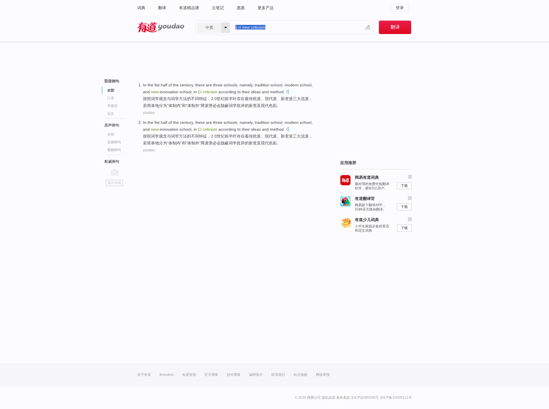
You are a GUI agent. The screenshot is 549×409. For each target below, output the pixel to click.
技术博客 (233, 375)
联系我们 (278, 375)
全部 (110, 134)
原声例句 (111, 125)
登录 (400, 7)
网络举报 (323, 375)
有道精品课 (189, 7)
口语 (110, 98)
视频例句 (114, 150)
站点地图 (300, 375)
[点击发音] (287, 92)
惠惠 (241, 7)
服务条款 (343, 398)
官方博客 (211, 375)
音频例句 (114, 142)
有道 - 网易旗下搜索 (160, 27)
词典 (141, 7)
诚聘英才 (256, 375)
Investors (167, 375)
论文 (110, 114)
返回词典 (114, 183)
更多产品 (266, 7)
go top (114, 171)
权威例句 (111, 161)
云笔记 (218, 7)
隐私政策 (328, 398)
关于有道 (144, 375)
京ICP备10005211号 (396, 398)
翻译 (162, 7)
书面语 (112, 106)
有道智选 (189, 375)
